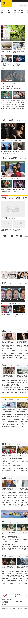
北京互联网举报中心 (19, 595)
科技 (4, 283)
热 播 (2, 100)
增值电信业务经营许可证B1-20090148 (10, 599)
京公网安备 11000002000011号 (10, 602)
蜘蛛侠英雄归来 (9, 104)
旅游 (4, 365)
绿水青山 (19, 100)
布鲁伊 (7, 106)
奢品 (27, 331)
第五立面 (8, 100)
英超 (19, 10)
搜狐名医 (19, 400)
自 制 (2, 102)
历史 (4, 444)
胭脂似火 (11, 102)
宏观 (5, 13)
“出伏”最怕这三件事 (10, 83)
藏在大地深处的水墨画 (11, 86)
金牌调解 (8, 108)
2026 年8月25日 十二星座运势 (10, 544)
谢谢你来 (19, 108)
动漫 (4, 556)
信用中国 (4, 604)
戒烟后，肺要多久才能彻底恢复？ (13, 88)
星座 (4, 522)
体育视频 (13, 158)
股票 (25, 198)
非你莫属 (13, 108)
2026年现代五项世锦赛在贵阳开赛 (11, 466)
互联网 (10, 283)
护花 (7, 102)
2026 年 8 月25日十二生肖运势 (10, 541)
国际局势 (11, 478)
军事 (5, 10)
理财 (9, 13)
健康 (4, 399)
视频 (11, 120)
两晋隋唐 (19, 444)
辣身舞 (16, 104)
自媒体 (26, 236)
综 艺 (2, 108)
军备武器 (19, 478)
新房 (19, 13)
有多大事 (13, 100)
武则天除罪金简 (6, 463)
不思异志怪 (17, 102)
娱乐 (4, 120)
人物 (18, 331)
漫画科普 (19, 556)
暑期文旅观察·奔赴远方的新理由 (10, 385)
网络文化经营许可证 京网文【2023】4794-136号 (12, 601)
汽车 (4, 236)
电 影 (2, 104)
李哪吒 (12, 106)
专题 (9, 10)
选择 (23, 108)
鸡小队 (16, 106)
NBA (22, 10)
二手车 (19, 236)
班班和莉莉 (21, 106)
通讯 (15, 283)
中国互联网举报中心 (8, 595)
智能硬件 (21, 283)
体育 (4, 158)
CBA (25, 158)
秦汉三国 (11, 444)
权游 (23, 100)
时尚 (4, 331)
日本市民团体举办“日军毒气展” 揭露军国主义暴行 (15, 468)
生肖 (27, 522)
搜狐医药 (11, 400)
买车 (11, 236)
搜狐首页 (6, 3)
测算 (10, 522)
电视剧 (24, 120)
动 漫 (2, 106)
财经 (4, 198)
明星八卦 (18, 120)
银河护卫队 (21, 104)
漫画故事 (11, 556)
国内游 (10, 365)
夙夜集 (22, 102)
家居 (22, 13)
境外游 (18, 365)
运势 (18, 522)
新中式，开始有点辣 (7, 348)
